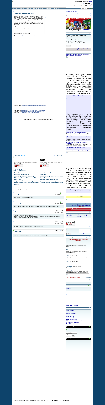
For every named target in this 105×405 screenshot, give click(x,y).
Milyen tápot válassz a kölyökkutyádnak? (49, 179)
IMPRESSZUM (55, 400)
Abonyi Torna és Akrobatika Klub (73, 312)
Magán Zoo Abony (70, 316)
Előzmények (88, 277)
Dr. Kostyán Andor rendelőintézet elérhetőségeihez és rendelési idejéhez (81, 205)
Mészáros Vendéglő (70, 318)
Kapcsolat (48, 8)
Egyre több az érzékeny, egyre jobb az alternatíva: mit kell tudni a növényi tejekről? (77, 55)
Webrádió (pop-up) (70, 216)
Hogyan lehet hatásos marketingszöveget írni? (25, 181)
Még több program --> (86, 193)
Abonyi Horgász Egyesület (72, 305)
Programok (22, 155)
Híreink (22, 8)
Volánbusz (68, 288)
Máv (67, 290)
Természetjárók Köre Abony (72, 322)
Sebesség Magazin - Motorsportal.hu (74, 320)
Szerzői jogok (66, 400)
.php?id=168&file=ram (33, 110)
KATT (34, 29)
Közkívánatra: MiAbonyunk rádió (24, 13)
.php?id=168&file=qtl (32, 111)
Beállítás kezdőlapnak (86, 216)
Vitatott (73, 208)
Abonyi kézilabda (70, 310)
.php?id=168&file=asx (34, 105)
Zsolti (51, 13)
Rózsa (90, 1)
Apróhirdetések (81, 196)
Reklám (35, 8)
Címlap (15, 8)
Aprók (55, 8)
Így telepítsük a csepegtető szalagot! (48, 181)
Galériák (28, 8)
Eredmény (88, 45)
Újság (41, 8)
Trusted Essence (70, 323)
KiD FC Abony (69, 315)
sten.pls (30, 112)
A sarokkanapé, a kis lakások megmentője (24, 176)
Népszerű (68, 208)
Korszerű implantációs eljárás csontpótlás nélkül (51, 182)
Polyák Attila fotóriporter (72, 319)
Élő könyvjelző (78, 216)
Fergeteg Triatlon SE (71, 313)
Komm (78, 208)
